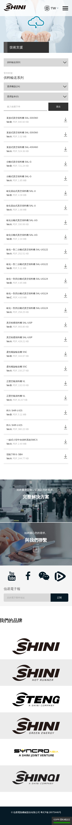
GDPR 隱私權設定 (62, 819)
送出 (58, 106)
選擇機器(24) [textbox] (13, 86)
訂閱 (59, 597)
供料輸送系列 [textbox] (13, 62)
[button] (51, 5)
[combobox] (36, 62)
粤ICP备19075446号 (50, 812)
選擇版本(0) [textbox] (13, 96)
